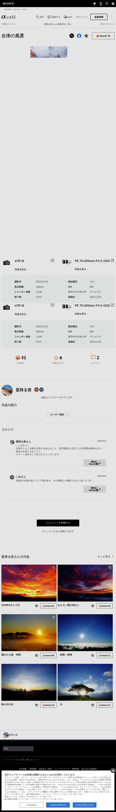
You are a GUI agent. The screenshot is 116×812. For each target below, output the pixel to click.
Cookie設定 (31, 805)
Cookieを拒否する (58, 805)
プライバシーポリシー (41, 799)
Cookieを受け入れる (85, 805)
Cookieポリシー (32, 797)
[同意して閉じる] (112, 770)
